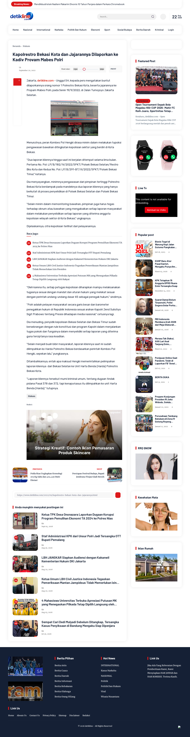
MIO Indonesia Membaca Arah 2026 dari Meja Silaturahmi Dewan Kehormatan (166, 322)
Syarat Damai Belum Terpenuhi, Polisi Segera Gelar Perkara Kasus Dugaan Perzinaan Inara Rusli (166, 302)
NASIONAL (106, 676)
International (43, 29)
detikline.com (45, 80)
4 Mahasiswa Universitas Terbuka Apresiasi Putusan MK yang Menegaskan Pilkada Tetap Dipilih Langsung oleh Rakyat (75, 277)
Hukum (26, 46)
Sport (107, 29)
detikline (89, 726)
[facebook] (17, 90)
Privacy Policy (49, 715)
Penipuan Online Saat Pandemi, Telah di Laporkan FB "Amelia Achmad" (166, 360)
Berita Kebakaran (63, 686)
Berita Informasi (63, 681)
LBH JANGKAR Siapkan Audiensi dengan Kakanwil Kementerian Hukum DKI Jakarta (75, 259)
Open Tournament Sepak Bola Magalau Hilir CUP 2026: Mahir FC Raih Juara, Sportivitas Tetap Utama (155, 108)
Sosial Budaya (124, 29)
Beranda (16, 46)
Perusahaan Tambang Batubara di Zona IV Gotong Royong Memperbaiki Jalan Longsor (166, 418)
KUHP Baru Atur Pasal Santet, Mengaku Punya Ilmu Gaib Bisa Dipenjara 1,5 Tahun (165, 264)
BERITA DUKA (162, 377)
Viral (103, 691)
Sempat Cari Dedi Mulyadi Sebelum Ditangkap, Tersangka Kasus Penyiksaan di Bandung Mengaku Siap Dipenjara (80, 623)
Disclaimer (74, 715)
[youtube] (180, 712)
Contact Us (35, 715)
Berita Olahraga (63, 691)
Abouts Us (22, 715)
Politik (104, 681)
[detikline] (21, 19)
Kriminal (159, 29)
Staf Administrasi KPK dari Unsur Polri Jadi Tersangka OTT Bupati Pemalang (72, 252)
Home (16, 29)
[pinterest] (17, 122)
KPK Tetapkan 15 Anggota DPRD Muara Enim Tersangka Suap (166, 283)
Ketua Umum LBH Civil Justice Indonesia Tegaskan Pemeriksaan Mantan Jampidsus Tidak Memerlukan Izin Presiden (75, 267)
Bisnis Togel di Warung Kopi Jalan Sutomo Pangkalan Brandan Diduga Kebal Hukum (165, 244)
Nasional (27, 29)
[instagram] (171, 712)
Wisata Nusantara (110, 696)
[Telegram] (17, 106)
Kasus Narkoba (108, 670)
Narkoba (59, 29)
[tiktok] (175, 712)
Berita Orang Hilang (65, 696)
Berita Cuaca (61, 670)
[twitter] (166, 712)
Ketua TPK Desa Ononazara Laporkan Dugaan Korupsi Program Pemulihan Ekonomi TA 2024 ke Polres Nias (77, 244)
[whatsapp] (17, 114)
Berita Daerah (143, 29)
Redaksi (86, 715)
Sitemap (62, 715)
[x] (17, 98)
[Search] (152, 17)
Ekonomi (95, 29)
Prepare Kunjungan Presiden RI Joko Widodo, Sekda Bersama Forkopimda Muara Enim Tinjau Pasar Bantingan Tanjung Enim (166, 399)
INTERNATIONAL (110, 665)
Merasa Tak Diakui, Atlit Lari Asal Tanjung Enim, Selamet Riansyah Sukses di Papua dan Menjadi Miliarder (165, 341)
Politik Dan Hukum (77, 29)
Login (171, 29)
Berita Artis (60, 665)
